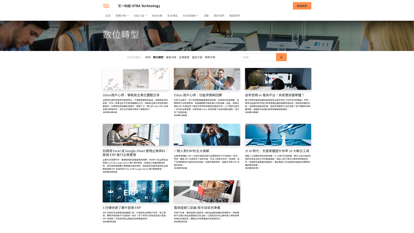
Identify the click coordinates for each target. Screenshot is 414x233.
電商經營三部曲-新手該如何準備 (197, 208)
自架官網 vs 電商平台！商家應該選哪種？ (275, 95)
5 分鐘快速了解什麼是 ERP (122, 208)
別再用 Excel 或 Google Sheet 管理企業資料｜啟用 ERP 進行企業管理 (135, 153)
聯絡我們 (302, 6)
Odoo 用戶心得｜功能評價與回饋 (198, 95)
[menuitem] (108, 15)
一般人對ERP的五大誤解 (191, 151)
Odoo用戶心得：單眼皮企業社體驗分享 (131, 95)
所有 (148, 57)
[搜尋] (281, 57)
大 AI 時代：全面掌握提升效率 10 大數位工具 (277, 151)
